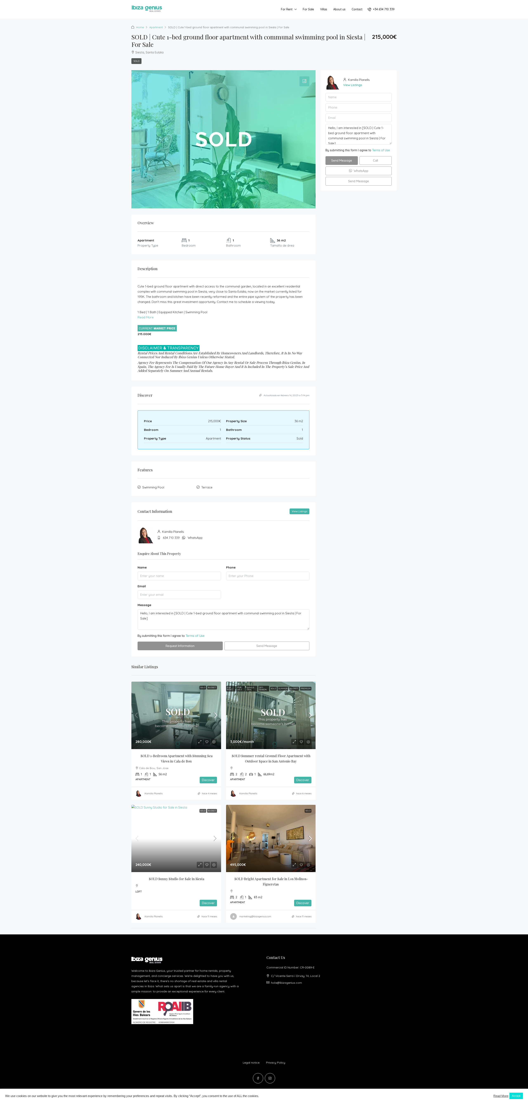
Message (144, 605)
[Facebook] (258, 1078)
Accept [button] (516, 1095)
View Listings (299, 511)
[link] (176, 715)
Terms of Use (195, 636)
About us (339, 9)
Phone (231, 567)
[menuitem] (381, 9)
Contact (357, 9)
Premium (306, 688)
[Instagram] (270, 1078)
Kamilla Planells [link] (154, 793)
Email (142, 586)
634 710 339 (171, 538)
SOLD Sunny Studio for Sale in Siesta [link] (176, 879)
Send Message (266, 646)
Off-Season (263, 688)
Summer (283, 688)
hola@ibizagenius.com (286, 983)
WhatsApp (195, 538)
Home (140, 27)
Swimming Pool (153, 487)
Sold (136, 61)
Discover (208, 780)
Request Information (180, 646)
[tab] (304, 81)
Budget (212, 687)
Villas (323, 9)
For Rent (286, 9)
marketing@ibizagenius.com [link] (255, 916)
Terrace (206, 487)
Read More (146, 317)
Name (142, 567)
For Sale (308, 9)
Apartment (156, 27)
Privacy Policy (275, 1062)
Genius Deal (250, 688)
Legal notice (251, 1062)
